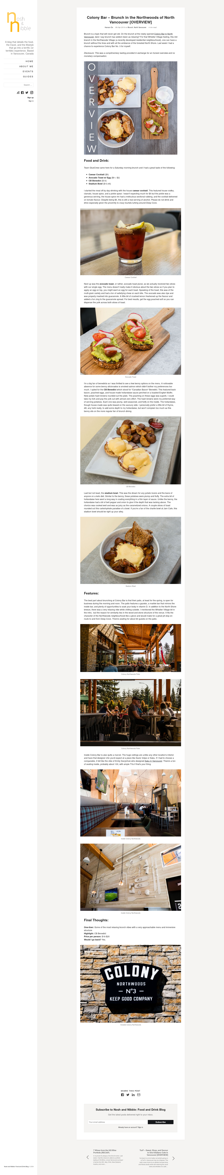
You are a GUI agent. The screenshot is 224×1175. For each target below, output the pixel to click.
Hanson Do (109, 27)
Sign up (30, 97)
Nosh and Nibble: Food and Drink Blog (16, 1166)
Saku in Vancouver (153, 760)
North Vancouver (140, 27)
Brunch (130, 27)
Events (28, 71)
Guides (28, 76)
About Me (26, 66)
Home (30, 61)
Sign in (31, 101)
